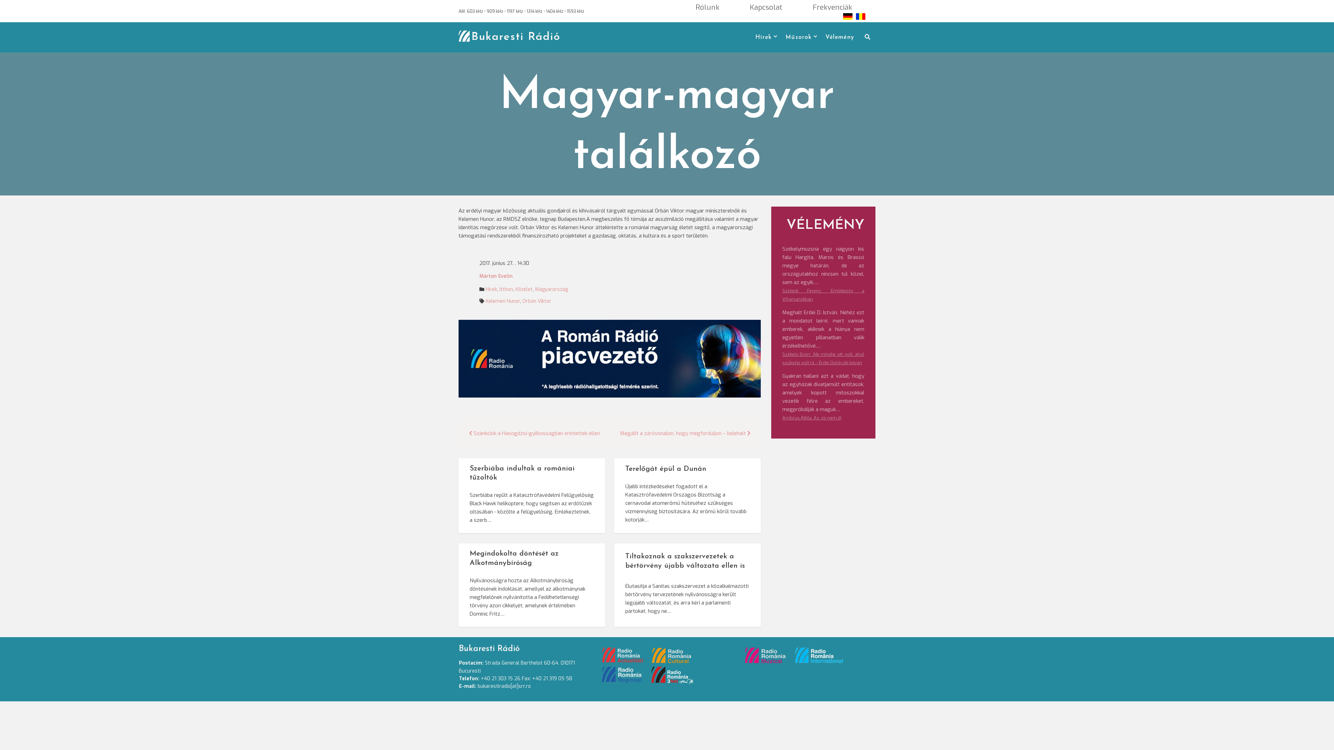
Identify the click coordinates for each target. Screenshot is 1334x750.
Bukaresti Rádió (515, 37)
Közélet (524, 289)
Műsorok (798, 37)
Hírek (763, 37)
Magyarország (551, 289)
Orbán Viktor (536, 301)
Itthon (506, 289)
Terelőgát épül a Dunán (665, 469)
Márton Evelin (496, 276)
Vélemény (839, 37)
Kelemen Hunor (503, 301)
